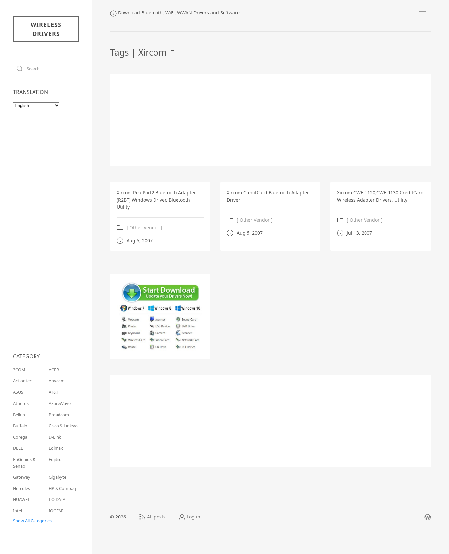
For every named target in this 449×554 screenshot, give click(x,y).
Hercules (21, 488)
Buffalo (20, 426)
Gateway (21, 477)
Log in (193, 517)
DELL (18, 448)
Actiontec (22, 381)
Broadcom (59, 415)
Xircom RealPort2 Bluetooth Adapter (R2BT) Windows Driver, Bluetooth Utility (156, 199)
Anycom (57, 381)
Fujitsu (55, 459)
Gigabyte (57, 477)
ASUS (18, 392)
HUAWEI (21, 499)
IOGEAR (56, 511)
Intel (17, 511)
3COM (19, 370)
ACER (54, 370)
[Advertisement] (270, 120)
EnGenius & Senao (24, 462)
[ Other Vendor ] (144, 227)
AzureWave (60, 403)
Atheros (21, 403)
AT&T (53, 392)
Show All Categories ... (34, 521)
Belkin (19, 415)
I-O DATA (57, 499)
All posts (156, 517)
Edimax (56, 448)
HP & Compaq (62, 488)
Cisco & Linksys (63, 426)
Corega (20, 437)
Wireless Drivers (46, 29)
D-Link (55, 437)
